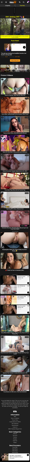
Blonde (15, 442)
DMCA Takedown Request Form (15, 428)
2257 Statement (15, 423)
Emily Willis (15, 447)
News (15, 416)
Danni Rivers (15, 449)
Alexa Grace (15, 450)
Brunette (15, 439)
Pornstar (15, 437)
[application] (15, 26)
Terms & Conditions (15, 418)
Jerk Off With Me (21, 286)
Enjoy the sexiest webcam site (21, 277)
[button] (15, 26)
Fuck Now (22, 5)
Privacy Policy (15, 420)
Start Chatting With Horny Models (6, 70)
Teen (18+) (15, 435)
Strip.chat (2, 71)
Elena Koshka (15, 452)
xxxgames (7, 5)
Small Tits (15, 440)
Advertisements (15, 425)
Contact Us (15, 427)
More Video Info (15, 60)
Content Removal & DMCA (15, 421)
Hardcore (15, 433)
